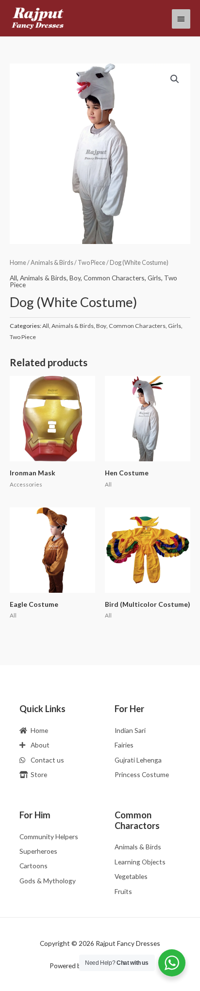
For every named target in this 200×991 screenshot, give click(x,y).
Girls (154, 278)
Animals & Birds (52, 262)
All (13, 278)
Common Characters (114, 278)
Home (18, 262)
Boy (75, 278)
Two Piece (91, 262)
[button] (174, 79)
